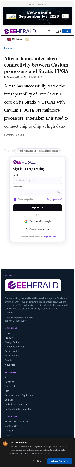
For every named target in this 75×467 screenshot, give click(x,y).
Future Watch (12, 351)
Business (10, 399)
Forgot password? (54, 199)
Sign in (35, 207)
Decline (37, 461)
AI (6, 377)
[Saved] (53, 31)
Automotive (11, 386)
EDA (7, 390)
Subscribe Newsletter (17, 421)
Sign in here (50, 237)
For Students (12, 355)
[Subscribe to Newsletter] (49, 31)
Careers (9, 430)
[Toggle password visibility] (58, 192)
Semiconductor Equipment (19, 395)
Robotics (9, 381)
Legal (8, 435)
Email (15, 175)
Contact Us (11, 426)
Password (17, 187)
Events (8, 360)
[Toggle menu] (35, 39)
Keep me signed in (25, 199)
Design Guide (12, 342)
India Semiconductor (16, 404)
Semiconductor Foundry (18, 408)
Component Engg (14, 346)
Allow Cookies (59, 461)
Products (10, 337)
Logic (8, 47)
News (8, 333)
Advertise (10, 364)
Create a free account (39, 229)
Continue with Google (40, 221)
